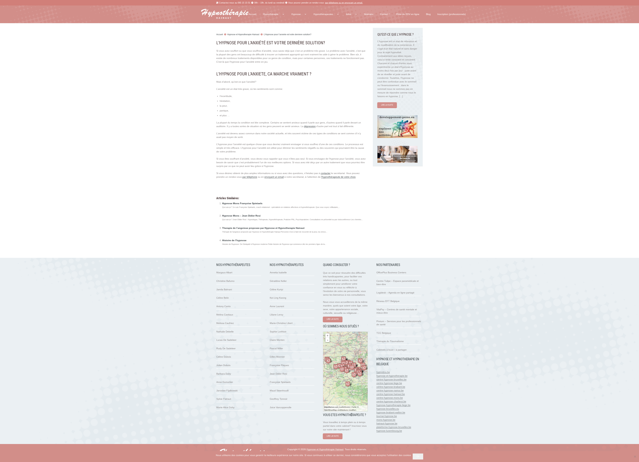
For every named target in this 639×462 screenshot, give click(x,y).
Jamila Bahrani (224, 289)
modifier (352, 410)
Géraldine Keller (278, 281)
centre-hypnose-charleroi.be (391, 401)
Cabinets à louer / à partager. (391, 349)
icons (347, 407)
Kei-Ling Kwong (278, 297)
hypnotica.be (383, 372)
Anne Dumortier (224, 382)
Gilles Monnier (277, 356)
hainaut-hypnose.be (386, 423)
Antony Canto (223, 306)
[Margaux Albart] (354, 375)
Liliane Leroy (276, 314)
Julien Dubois (223, 365)
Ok (418, 456)
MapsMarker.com (331, 407)
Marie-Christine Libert (281, 323)
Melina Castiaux (224, 314)
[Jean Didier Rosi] (346, 371)
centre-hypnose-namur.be (390, 390)
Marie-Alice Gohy (225, 407)
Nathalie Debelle (225, 331)
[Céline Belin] (335, 367)
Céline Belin (222, 297)
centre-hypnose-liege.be (389, 383)
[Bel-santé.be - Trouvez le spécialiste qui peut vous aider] (397, 162)
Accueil (219, 34)
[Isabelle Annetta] (364, 368)
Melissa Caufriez (225, 323)
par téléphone (331, 3)
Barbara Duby (223, 373)
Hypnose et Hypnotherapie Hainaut (243, 34)
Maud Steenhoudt (279, 390)
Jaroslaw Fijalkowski (227, 390)
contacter (325, 173)
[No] (635, 456)
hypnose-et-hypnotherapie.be (392, 375)
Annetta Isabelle (278, 272)
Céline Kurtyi (276, 289)
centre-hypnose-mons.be (389, 397)
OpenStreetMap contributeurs (336, 410)
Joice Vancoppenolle (280, 407)
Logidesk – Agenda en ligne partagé (395, 292)
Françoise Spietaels (280, 382)
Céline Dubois (223, 356)
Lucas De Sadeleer (226, 340)
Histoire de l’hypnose (234, 240)
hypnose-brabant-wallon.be (390, 412)
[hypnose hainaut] (231, 14)
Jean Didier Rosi (278, 373)
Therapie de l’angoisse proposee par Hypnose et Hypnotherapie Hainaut (263, 228)
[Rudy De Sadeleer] (352, 367)
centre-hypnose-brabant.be (390, 386)
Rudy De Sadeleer (226, 348)
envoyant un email (353, 3)
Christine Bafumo (225, 281)
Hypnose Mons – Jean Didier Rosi (241, 215)
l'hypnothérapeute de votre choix (338, 177)
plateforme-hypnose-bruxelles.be (393, 427)
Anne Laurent (277, 306)
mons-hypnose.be (385, 419)
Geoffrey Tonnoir (278, 399)
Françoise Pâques (279, 365)
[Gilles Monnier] (343, 359)
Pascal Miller (276, 348)
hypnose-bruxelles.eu (387, 408)
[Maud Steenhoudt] (339, 366)
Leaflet (342, 407)
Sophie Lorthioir (278, 331)
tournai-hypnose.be (386, 416)
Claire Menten (277, 340)
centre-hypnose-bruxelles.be (391, 379)
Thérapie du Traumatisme (390, 341)
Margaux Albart (224, 272)
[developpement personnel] (397, 137)
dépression (310, 126)
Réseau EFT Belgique (388, 301)
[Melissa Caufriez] (328, 361)
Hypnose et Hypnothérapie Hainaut (325, 449)
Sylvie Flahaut (223, 399)
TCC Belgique (383, 333)
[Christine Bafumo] (347, 384)
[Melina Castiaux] (360, 361)
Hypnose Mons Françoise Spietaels (242, 203)
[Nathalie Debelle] (359, 374)
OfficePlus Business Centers (391, 272)
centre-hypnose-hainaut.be (390, 394)
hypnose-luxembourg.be (389, 430)
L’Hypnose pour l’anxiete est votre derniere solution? (287, 34)
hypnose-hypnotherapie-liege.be (393, 405)
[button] (283, 14)
